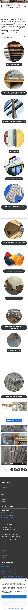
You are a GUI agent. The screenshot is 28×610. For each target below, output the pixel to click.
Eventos (4, 550)
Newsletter (4, 496)
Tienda (3, 501)
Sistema (4, 557)
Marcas (4, 489)
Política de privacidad (18, 608)
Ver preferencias (14, 605)
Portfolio (4, 492)
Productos (4, 487)
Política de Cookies (8, 608)
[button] (26, 580)
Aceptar (14, 597)
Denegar (14, 601)
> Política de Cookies (7, 571)
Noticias (4, 553)
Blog (3, 494)
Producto (4, 555)
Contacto (4, 499)
